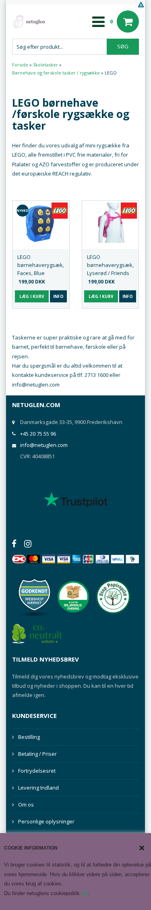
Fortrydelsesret (37, 770)
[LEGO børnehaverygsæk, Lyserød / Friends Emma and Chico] (110, 223)
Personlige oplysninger (46, 821)
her (84, 893)
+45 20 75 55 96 (38, 433)
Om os (26, 804)
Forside (20, 65)
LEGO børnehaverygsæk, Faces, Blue (40, 265)
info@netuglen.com (44, 445)
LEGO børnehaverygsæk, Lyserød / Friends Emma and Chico (110, 265)
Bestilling (29, 736)
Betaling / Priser (37, 753)
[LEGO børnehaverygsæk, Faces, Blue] (40, 223)
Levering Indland (38, 787)
